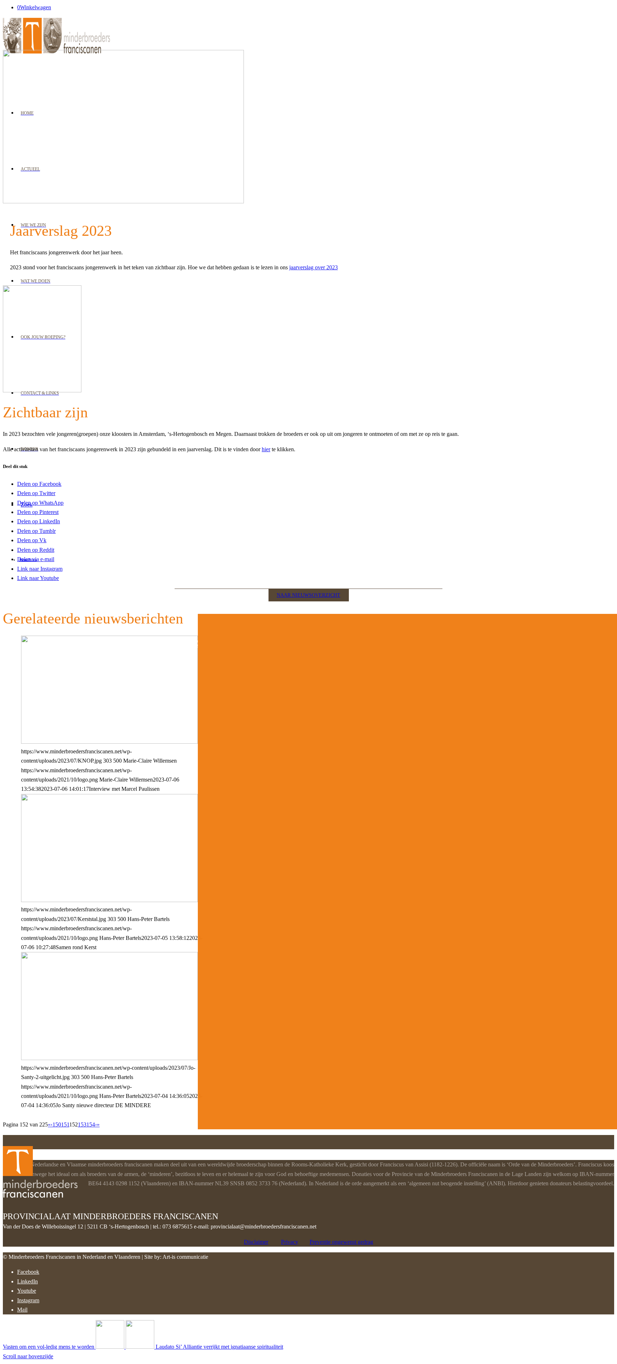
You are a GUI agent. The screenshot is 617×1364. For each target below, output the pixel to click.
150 (56, 1124)
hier (266, 449)
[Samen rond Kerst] (109, 900)
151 (65, 1124)
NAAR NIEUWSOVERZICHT (308, 595)
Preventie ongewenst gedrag (341, 1242)
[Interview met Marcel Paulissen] (109, 742)
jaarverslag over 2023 (313, 267)
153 (82, 1124)
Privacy (289, 1242)
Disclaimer (256, 1242)
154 (90, 1124)
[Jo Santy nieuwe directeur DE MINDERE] (109, 1058)
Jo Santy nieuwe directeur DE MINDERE (117, 642)
